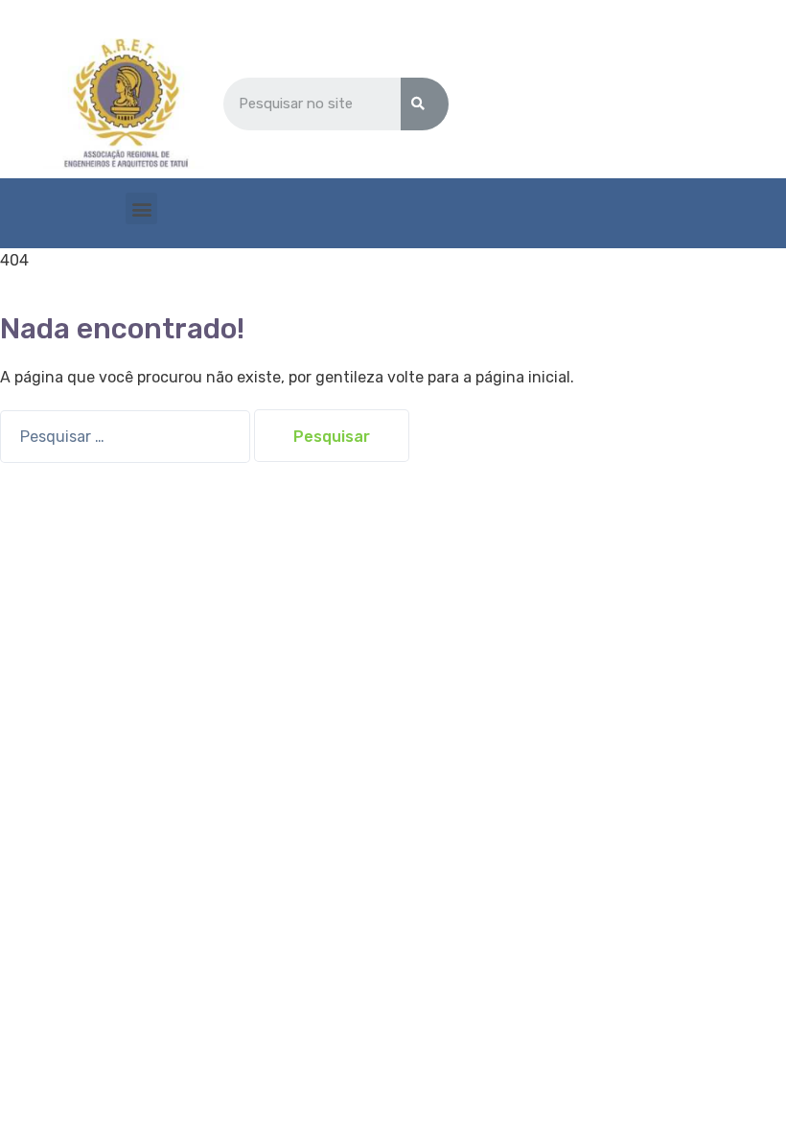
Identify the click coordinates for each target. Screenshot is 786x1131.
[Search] (425, 104)
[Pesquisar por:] (127, 436)
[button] (141, 208)
